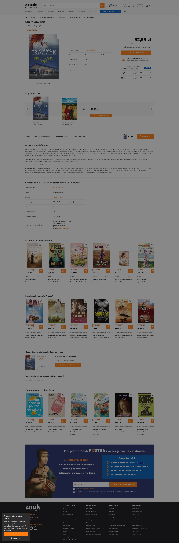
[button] (16, 538)
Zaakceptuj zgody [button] (16, 534)
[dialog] (16, 527)
